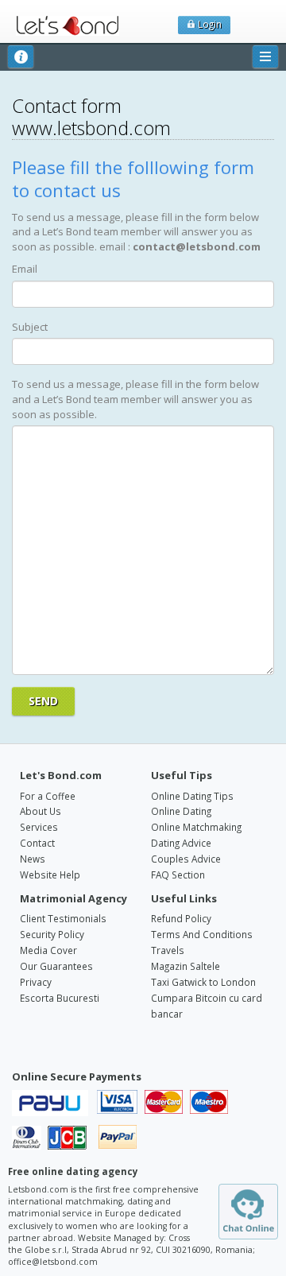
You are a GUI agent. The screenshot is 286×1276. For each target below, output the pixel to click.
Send (43, 700)
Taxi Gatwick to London (203, 981)
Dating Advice (181, 842)
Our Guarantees (56, 966)
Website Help (50, 874)
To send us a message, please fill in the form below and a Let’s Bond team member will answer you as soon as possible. (135, 399)
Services (39, 826)
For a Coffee (47, 795)
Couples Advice (186, 858)
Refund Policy (181, 918)
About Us (40, 811)
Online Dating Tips (192, 795)
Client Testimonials (63, 918)
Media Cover (48, 950)
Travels (167, 950)
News (32, 858)
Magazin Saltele (185, 966)
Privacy (36, 981)
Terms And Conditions (202, 934)
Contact (37, 842)
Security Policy (52, 934)
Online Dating (181, 811)
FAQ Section (178, 874)
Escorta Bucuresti (59, 997)
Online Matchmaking (196, 826)
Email (24, 269)
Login (208, 23)
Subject (30, 327)
